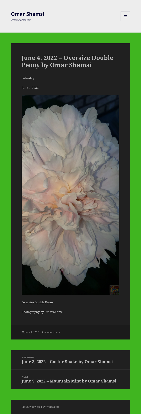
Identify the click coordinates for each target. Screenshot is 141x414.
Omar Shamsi (27, 13)
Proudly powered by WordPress (40, 406)
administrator (52, 332)
